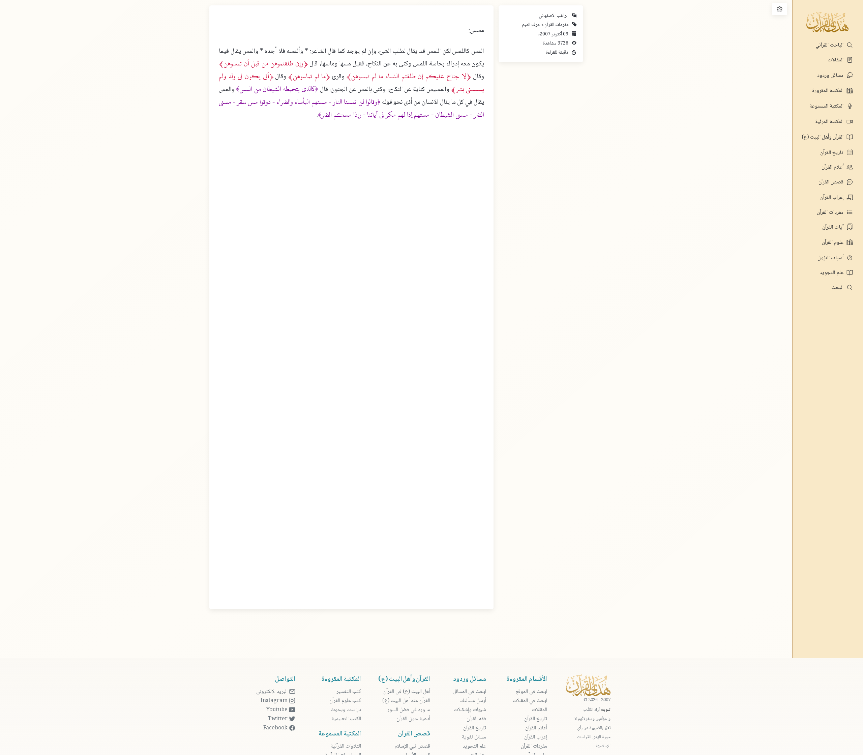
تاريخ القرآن (832, 152)
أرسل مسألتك (473, 700)
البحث (838, 287)
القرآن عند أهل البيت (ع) (406, 700)
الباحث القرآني (830, 45)
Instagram (275, 700)
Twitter (278, 719)
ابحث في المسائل (469, 691)
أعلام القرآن (833, 167)
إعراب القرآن (832, 197)
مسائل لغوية (474, 737)
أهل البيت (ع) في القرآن (406, 691)
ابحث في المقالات (530, 700)
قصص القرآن (832, 182)
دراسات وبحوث (346, 710)
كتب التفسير (348, 691)
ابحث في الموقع (531, 691)
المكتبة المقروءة (828, 90)
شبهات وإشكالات (470, 710)
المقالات (836, 60)
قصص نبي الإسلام (412, 746)
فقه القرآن (476, 719)
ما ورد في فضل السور (408, 710)
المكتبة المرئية (830, 121)
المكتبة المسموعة (827, 106)
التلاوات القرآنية (345, 746)
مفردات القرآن (831, 212)
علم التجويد (832, 273)
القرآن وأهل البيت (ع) (823, 137)
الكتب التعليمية (346, 719)
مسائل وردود (831, 75)
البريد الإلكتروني (272, 691)
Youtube (277, 710)
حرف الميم (531, 25)
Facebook (276, 728)
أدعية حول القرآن (413, 719)
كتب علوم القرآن (345, 700)
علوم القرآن (833, 242)
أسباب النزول (831, 258)
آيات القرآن (833, 227)
